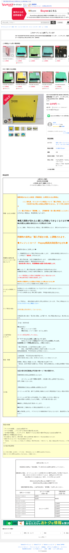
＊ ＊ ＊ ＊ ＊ (56, 124)
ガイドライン (64, 547)
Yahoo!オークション (26, 544)
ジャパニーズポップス (23, 26)
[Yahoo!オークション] (11, 4)
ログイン (25, 6)
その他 (46, 26)
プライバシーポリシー (23, 547)
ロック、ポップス (33, 26)
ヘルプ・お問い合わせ (58, 548)
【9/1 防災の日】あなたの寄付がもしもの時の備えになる (17, 1)
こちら (64, 131)
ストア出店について (37, 548)
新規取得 (34, 4)
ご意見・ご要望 (47, 548)
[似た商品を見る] (5, 121)
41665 (63, 126)
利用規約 (44, 547)
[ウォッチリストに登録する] (12, 55)
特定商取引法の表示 (26, 548)
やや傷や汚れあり (60, 148)
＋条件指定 (60, 22)
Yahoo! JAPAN (60, 544)
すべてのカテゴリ (45, 22)
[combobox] (20, 22)
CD (16, 26)
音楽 (13, 26)
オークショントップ (5, 26)
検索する (53, 22)
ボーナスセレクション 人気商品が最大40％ (41, 6)
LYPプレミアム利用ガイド (53, 547)
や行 (40, 26)
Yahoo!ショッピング (49, 544)
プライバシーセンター (35, 547)
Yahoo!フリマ (37, 544)
